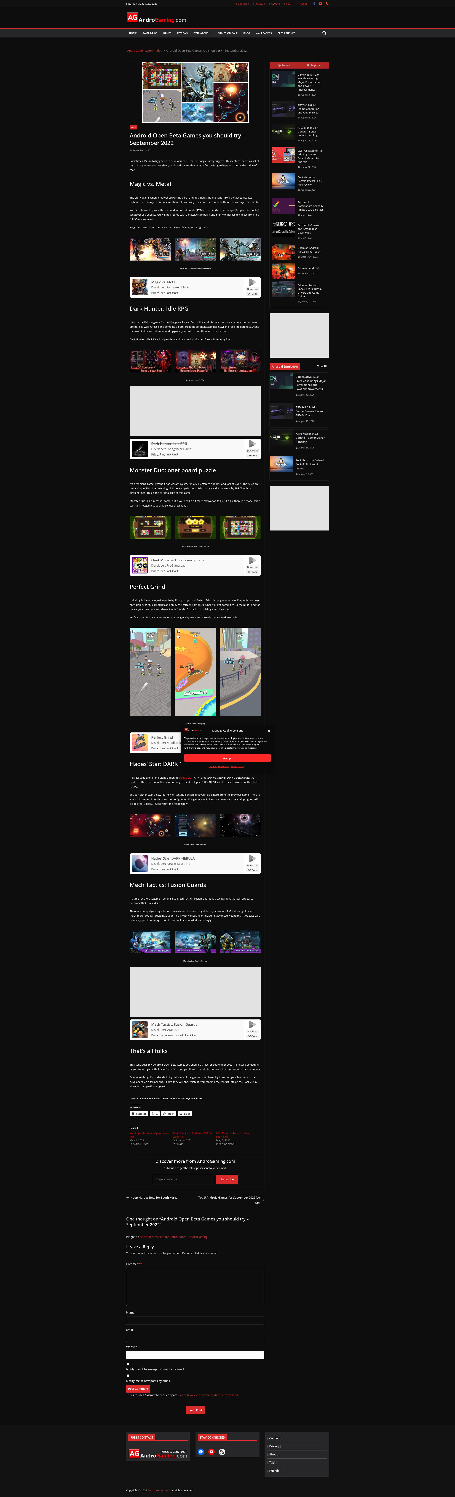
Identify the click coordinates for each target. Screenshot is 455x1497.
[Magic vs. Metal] (140, 280)
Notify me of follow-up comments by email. (155, 1369)
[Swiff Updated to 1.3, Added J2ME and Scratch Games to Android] (283, 155)
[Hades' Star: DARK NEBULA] (140, 857)
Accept (227, 758)
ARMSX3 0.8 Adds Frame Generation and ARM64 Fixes (308, 108)
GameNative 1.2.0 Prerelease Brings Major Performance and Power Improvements (309, 82)
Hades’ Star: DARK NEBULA (173, 858)
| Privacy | (259, 3)
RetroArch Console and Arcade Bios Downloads (309, 228)
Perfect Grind (162, 737)
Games (167, 33)
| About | (274, 3)
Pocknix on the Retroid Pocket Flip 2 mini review (310, 180)
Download (252, 289)
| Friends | (303, 3)
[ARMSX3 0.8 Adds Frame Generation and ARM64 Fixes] (283, 109)
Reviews (182, 33)
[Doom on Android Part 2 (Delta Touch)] (283, 252)
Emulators (200, 33)
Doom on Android (308, 268)
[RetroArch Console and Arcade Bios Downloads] (283, 229)
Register (252, 1031)
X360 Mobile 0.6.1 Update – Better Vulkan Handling (308, 131)
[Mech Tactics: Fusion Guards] (140, 1023)
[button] (269, 730)
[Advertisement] (195, 411)
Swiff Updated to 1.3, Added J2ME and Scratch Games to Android (310, 156)
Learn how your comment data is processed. (209, 1395)
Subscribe (227, 1179)
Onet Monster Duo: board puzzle (178, 560)
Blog (246, 33)
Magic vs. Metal (163, 282)
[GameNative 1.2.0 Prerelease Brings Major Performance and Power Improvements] (283, 79)
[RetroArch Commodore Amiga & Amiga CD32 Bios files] (283, 206)
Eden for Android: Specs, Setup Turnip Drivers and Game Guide (310, 290)
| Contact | (242, 3)
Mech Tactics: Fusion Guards (174, 1024)
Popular (316, 65)
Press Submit (286, 33)
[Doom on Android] (283, 271)
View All (322, 366)
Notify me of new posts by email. (148, 1381)
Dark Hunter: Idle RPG (169, 443)
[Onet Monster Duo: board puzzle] (140, 559)
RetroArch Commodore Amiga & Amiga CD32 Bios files (310, 206)
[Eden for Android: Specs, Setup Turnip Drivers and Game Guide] (283, 289)
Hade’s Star (185, 777)
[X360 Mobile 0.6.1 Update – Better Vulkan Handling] (283, 132)
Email (129, 1330)
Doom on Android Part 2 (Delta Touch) (309, 249)
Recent (286, 65)
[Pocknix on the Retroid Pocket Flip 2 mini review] (283, 181)
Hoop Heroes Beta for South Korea (154, 1198)
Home (133, 33)
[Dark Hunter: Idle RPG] (140, 442)
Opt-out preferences (219, 766)
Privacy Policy (237, 766)
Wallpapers (264, 33)
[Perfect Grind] (140, 736)
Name (130, 1312)
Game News (149, 33)
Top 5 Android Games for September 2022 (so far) (229, 1200)
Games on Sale (228, 33)
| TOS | (288, 3)
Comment (134, 1264)
